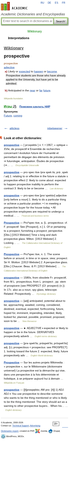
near (32, 90)
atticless (14, 128)
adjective (9, 67)
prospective (11, 144)
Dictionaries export (9, 431)
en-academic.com (15, 6)
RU (42, 3)
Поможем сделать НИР (34, 106)
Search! (60, 21)
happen (38, 71)
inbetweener (54, 128)
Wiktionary (34, 31)
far (41, 90)
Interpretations (18, 38)
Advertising (35, 425)
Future (8, 115)
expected (24, 71)
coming (17, 115)
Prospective (11, 222)
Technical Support (20, 425)
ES (56, 3)
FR (63, 3)
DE (49, 3)
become (52, 71)
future (46, 90)
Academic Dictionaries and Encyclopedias (33, 14)
